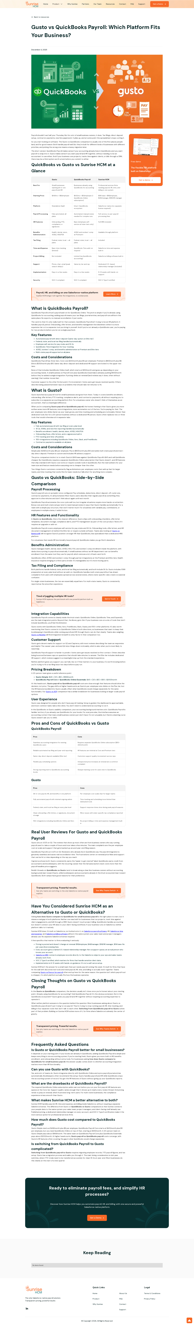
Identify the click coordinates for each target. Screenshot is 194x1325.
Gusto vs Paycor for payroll (52, 972)
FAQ (132, 4)
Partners (85, 4)
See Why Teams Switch (106, 890)
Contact (122, 4)
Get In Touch (110, 599)
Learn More (111, 294)
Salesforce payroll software (95, 931)
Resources (110, 4)
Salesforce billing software (57, 934)
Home (45, 4)
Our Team (97, 4)
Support (141, 4)
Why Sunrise (72, 4)
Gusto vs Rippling (38, 635)
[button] (57, 4)
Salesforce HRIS (42, 955)
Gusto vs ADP (51, 691)
